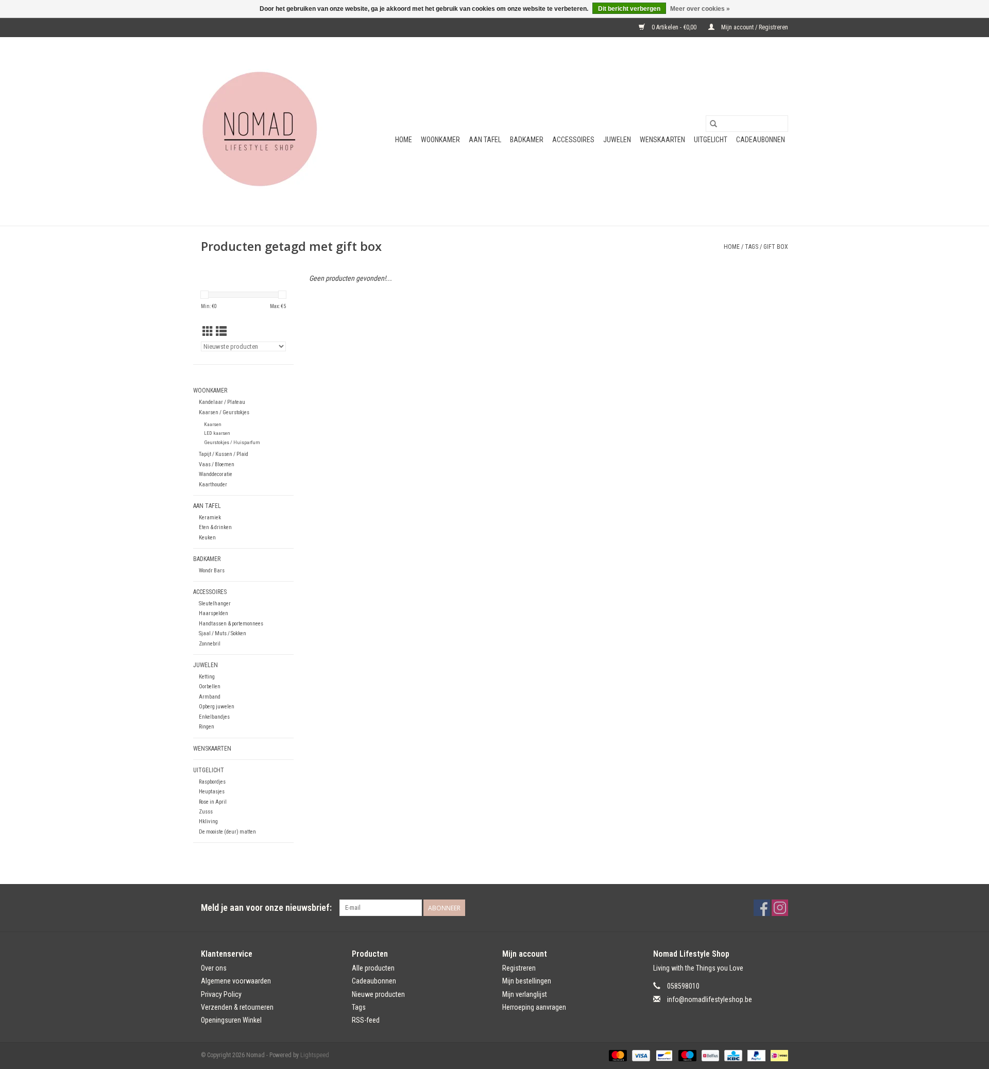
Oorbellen (209, 686)
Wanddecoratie (215, 474)
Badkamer (526, 139)
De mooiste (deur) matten (227, 831)
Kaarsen (212, 424)
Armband (209, 696)
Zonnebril (209, 643)
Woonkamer (440, 139)
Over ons (214, 968)
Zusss (206, 811)
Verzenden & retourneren (237, 1007)
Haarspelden (213, 613)
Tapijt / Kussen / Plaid (223, 454)
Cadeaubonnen (760, 139)
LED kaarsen (217, 433)
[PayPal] (755, 1055)
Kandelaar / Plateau (222, 402)
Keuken (207, 537)
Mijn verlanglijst (524, 994)
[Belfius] (709, 1055)
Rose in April (213, 802)
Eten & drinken (215, 527)
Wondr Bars (212, 570)
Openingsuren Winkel (231, 1020)
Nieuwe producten (378, 994)
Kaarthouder (213, 484)
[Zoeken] (713, 123)
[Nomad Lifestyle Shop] (264, 131)
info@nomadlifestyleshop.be (709, 999)
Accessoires (573, 139)
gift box (775, 246)
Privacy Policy (221, 994)
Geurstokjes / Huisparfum (232, 442)
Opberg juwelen (216, 706)
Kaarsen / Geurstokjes (224, 412)
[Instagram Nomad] (780, 908)
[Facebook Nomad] (762, 908)
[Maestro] (686, 1055)
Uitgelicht (710, 139)
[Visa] (640, 1055)
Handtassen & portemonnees (231, 623)
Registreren (519, 968)
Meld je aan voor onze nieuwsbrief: (266, 907)
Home (403, 139)
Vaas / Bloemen (216, 464)
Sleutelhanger (215, 603)
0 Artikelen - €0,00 (674, 27)
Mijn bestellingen (526, 981)
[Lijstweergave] (221, 332)
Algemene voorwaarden (236, 981)
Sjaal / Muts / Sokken (222, 633)
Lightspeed (314, 1055)
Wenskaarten (662, 139)
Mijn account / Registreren (754, 27)
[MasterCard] (616, 1055)
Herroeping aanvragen (534, 1007)
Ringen (206, 726)
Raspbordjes (212, 781)
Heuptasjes (212, 791)
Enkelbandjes (214, 717)
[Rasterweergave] (207, 332)
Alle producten (373, 968)
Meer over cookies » (700, 8)
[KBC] (732, 1055)
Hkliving (208, 821)
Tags (751, 246)
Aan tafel (485, 139)
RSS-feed (366, 1020)
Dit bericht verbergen (629, 8)
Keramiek (210, 517)
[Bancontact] (663, 1055)
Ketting (207, 676)
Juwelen (617, 139)
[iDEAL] (777, 1055)
